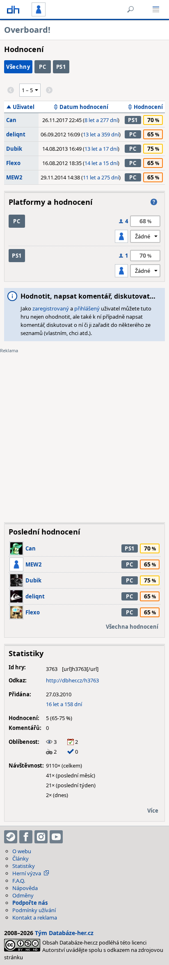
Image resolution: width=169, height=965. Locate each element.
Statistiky (23, 866)
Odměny (23, 895)
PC (42, 66)
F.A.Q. (18, 880)
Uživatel (23, 107)
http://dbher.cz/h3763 (72, 680)
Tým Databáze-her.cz (64, 933)
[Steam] (10, 836)
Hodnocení (148, 107)
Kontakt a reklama (34, 917)
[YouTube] (56, 836)
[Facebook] (25, 836)
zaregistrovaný (50, 308)
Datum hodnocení (83, 107)
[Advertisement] (84, 431)
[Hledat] (130, 9)
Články (20, 858)
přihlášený (87, 308)
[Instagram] (41, 836)
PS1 (61, 66)
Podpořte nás (30, 902)
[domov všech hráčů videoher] (13, 9)
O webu (21, 851)
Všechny (18, 66)
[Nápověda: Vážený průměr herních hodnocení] (153, 201)
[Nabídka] (156, 9)
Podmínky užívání (34, 910)
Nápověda (25, 888)
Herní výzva (26, 873)
